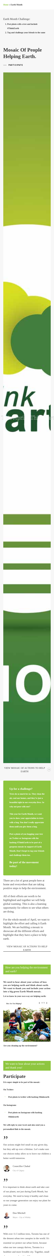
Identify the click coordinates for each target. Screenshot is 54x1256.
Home (6, 5)
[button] (13, 65)
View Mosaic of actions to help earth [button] (24, 770)
